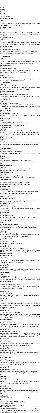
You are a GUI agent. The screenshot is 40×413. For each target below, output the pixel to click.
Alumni (2, 8)
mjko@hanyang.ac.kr (10, 408)
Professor (2, 11)
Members (2, 13)
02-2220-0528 (6, 407)
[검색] (29, 398)
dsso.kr (16, 412)
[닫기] (0, 400)
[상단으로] (35, 408)
